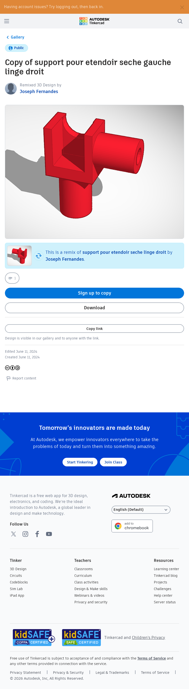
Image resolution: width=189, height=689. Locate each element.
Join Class (113, 462)
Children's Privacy (148, 637)
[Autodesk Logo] (131, 496)
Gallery (17, 37)
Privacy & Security (68, 672)
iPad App (17, 595)
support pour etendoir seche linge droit (124, 252)
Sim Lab (16, 588)
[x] (13, 534)
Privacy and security (91, 602)
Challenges (162, 588)
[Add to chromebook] (132, 525)
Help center (163, 595)
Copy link (94, 328)
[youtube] (49, 534)
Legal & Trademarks (112, 672)
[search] (180, 21)
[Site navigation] (6, 21)
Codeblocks (19, 582)
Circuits (16, 575)
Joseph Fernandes (39, 91)
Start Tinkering (80, 462)
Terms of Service (151, 658)
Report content (24, 378)
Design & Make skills (91, 588)
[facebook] (37, 534)
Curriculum (83, 575)
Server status (165, 602)
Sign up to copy (94, 293)
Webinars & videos (89, 595)
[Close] (182, 7)
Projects (160, 582)
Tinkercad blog (165, 575)
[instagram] (25, 534)
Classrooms (83, 569)
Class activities (86, 582)
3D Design (18, 569)
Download (94, 308)
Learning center (166, 569)
